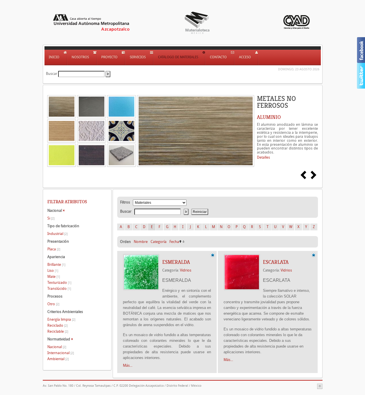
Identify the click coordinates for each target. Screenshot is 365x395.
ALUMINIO (269, 117)
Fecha (174, 242)
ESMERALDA (176, 262)
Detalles (263, 157)
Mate (53, 276)
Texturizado (59, 282)
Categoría (159, 242)
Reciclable (57, 331)
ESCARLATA (276, 262)
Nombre (141, 242)
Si (50, 218)
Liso (52, 270)
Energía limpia (61, 319)
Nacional (56, 347)
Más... (127, 365)
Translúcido (59, 288)
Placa (53, 249)
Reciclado (57, 325)
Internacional (60, 353)
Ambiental (58, 359)
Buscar (51, 73)
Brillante (56, 264)
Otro (53, 304)
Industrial (57, 234)
